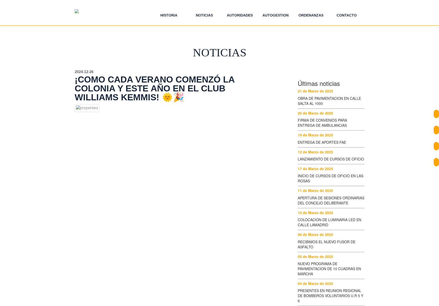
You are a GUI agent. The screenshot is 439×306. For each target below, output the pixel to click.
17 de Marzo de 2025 (315, 168)
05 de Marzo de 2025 (315, 256)
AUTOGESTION (275, 15)
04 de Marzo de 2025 (315, 283)
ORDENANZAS (311, 15)
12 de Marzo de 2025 (315, 151)
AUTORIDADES (240, 15)
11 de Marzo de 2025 (315, 190)
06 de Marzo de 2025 (315, 234)
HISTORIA (168, 15)
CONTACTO (347, 15)
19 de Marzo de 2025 (315, 134)
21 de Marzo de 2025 (315, 90)
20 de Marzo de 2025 (315, 113)
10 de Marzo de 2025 (315, 212)
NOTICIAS (204, 15)
